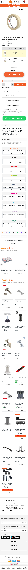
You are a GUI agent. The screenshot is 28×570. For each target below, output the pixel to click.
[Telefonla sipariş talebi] (21, 232)
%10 (22, 60)
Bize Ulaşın (14, 549)
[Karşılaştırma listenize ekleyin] (14, 232)
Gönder (24, 522)
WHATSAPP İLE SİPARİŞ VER (16, 118)
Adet (10, 53)
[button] (3, 318)
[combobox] (2, 530)
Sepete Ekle (15, 74)
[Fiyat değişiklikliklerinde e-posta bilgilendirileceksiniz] (17, 232)
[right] (26, 264)
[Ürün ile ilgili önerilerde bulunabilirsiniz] (25, 232)
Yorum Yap (14, 243)
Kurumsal (14, 541)
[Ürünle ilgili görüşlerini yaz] (10, 232)
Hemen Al (20, 84)
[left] (1, 264)
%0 (22, 53)
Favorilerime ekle (7, 87)
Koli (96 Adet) (10, 61)
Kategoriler (14, 545)
